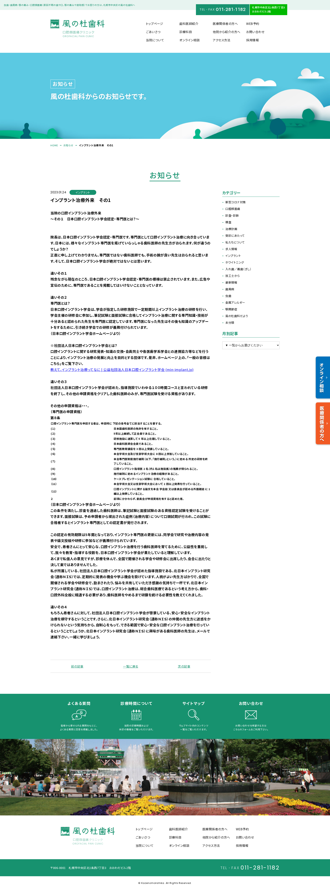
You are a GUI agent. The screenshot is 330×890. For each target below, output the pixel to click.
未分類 (229, 323)
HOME (54, 145)
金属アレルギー (235, 302)
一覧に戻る (130, 666)
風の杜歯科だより (236, 316)
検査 (228, 222)
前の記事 (77, 666)
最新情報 (231, 282)
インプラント (233, 256)
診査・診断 (232, 215)
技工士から (232, 276)
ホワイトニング (234, 262)
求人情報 (231, 249)
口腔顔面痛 (232, 209)
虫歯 (228, 296)
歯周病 (229, 289)
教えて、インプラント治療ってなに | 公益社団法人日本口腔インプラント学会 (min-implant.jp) (122, 369)
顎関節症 (231, 309)
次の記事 (184, 666)
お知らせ (68, 145)
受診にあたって (235, 235)
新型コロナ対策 (235, 202)
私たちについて (235, 242)
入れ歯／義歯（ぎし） (238, 269)
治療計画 (231, 229)
